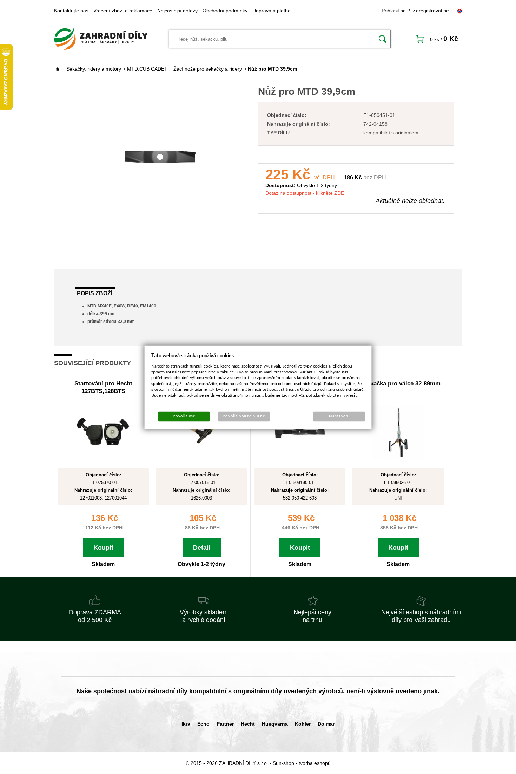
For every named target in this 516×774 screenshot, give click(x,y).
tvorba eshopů (315, 763)
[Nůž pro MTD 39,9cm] (160, 157)
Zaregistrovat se (431, 10)
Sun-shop (283, 763)
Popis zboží (94, 293)
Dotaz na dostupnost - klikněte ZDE (304, 193)
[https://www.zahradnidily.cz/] (100, 39)
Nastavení (339, 416)
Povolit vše (184, 416)
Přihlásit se (394, 10)
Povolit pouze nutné (244, 416)
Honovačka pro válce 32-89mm (398, 383)
